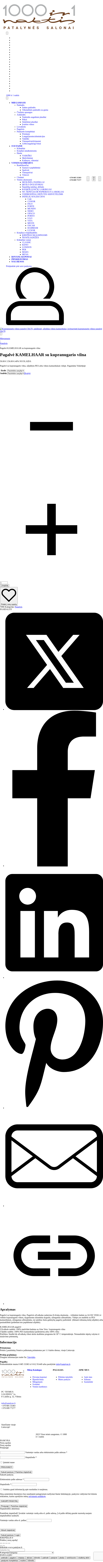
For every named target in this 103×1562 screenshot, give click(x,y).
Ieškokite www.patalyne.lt (11, 1547)
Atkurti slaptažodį (8, 1530)
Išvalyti (27, 373)
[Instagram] (12, 1414)
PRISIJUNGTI (6, 1467)
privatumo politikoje (37, 1496)
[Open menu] (7, 33)
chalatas (21, 1558)
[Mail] (54, 1206)
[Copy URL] (54, 1304)
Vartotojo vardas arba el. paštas (13, 1520)
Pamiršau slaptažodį (23, 1472)
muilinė (23, 1561)
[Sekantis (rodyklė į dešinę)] (4, 1545)
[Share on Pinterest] (54, 1108)
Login (17, 1535)
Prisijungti (5, 1506)
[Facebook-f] (4, 1414)
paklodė (46, 1558)
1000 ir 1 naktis (12, 95)
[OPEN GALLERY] (51, 331)
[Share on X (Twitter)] (54, 709)
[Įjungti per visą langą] (4, 1543)
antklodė (4, 1558)
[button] (1, 333)
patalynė (54, 1558)
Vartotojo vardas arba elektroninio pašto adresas (46, 1452)
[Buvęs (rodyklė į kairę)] (1, 1545)
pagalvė (13, 1558)
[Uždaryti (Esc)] (9, 1543)
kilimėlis (37, 1558)
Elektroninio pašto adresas (12, 1479)
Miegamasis (5, 338)
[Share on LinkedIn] (54, 977)
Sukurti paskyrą (7, 1472)
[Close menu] (7, 98)
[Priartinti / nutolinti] (1, 1543)
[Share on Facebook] (54, 866)
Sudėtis (3, 373)
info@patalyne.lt (63, 1364)
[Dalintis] (6, 1543)
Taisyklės (31, 1357)
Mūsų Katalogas (34, 1370)
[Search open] (88, 178)
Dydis (3, 370)
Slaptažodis (31, 1457)
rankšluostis (71, 1558)
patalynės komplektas (9, 1561)
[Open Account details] (99, 178)
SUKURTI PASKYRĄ (9, 1501)
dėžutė (29, 1558)
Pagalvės (4, 343)
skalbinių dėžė (83, 1558)
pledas (62, 1558)
